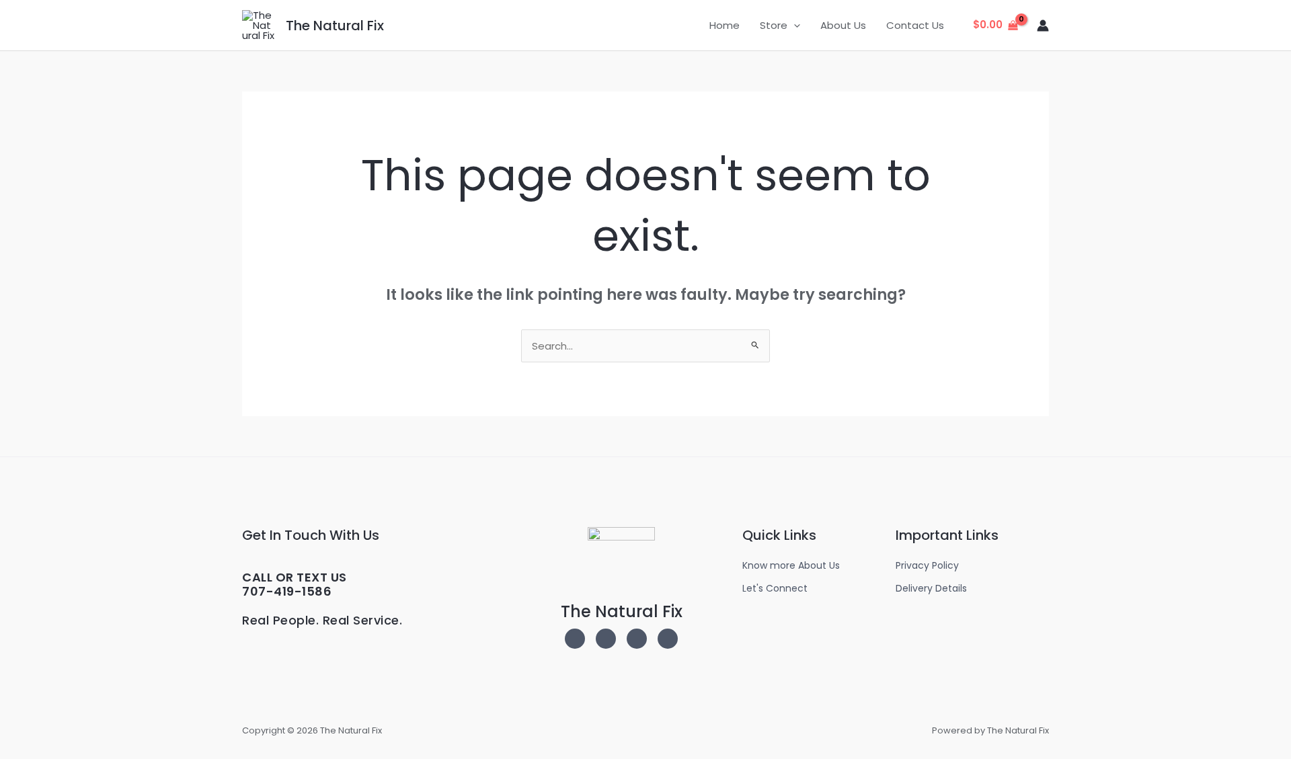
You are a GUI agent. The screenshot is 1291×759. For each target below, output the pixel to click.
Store (773, 25)
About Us (843, 25)
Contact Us (915, 25)
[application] (793, 25)
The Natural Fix (335, 25)
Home (724, 25)
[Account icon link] (1043, 25)
